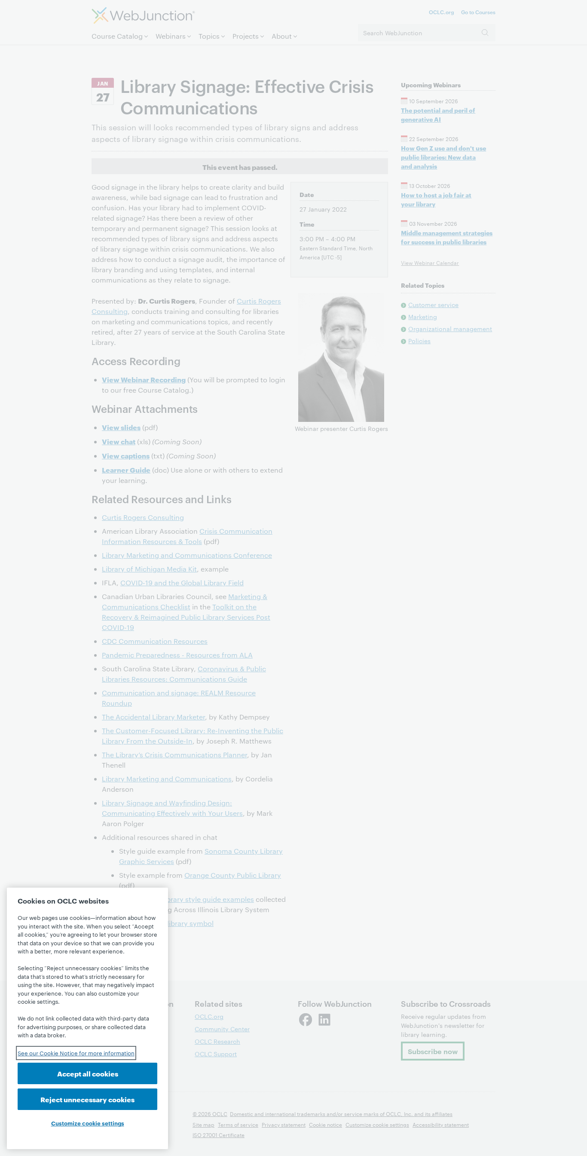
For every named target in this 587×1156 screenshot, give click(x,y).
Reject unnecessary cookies (87, 1099)
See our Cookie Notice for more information (76, 1053)
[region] (87, 1018)
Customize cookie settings (87, 1123)
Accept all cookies (87, 1073)
